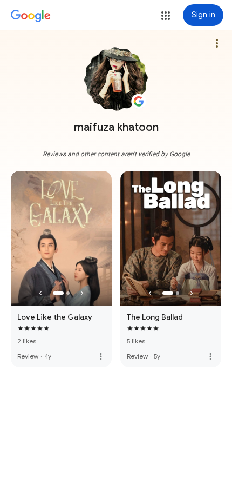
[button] (165, 15)
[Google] (31, 16)
